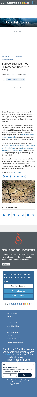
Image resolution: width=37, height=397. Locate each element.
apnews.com (16, 172)
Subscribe (6, 264)
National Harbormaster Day (15, 342)
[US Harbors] (15, 2)
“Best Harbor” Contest (13, 339)
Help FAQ (9, 336)
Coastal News (6, 56)
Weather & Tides (7, 59)
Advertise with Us (12, 323)
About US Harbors (12, 313)
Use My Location (18, 291)
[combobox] (18, 286)
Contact (7, 354)
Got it (24, 375)
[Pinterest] (13, 215)
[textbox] (18, 286)
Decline (10, 375)
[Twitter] (9, 215)
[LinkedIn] (18, 215)
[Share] (32, 215)
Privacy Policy (25, 380)
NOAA (22, 79)
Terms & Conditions (13, 326)
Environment (18, 56)
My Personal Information (19, 382)
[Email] (28, 215)
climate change (12, 79)
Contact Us (10, 316)
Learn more (16, 371)
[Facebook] (4, 215)
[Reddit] (23, 215)
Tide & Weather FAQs (13, 332)
